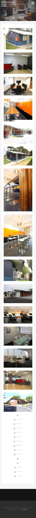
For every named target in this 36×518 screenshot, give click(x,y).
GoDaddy (25, 509)
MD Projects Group (8, 2)
